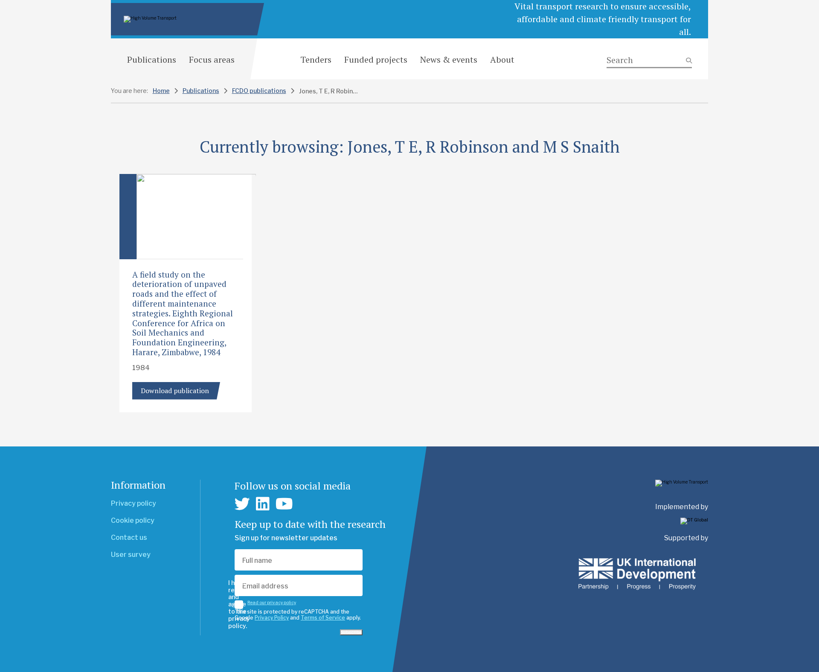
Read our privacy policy (271, 602)
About (502, 59)
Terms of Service (323, 617)
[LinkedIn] (263, 504)
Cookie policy (132, 520)
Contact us (129, 537)
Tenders (315, 59)
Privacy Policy (272, 617)
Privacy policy (133, 503)
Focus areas (212, 59)
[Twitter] (242, 504)
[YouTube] (284, 504)
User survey (131, 554)
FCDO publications (259, 90)
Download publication (175, 390)
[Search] (649, 60)
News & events (448, 59)
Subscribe (351, 632)
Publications (151, 59)
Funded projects (375, 59)
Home (161, 90)
